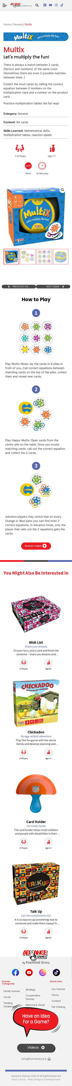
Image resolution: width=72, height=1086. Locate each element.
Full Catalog (58, 1006)
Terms (55, 995)
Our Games (58, 989)
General (18, 24)
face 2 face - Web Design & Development (36, 1079)
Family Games (11, 991)
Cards (6, 997)
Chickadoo (36, 732)
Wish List (36, 642)
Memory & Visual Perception (35, 1006)
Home (7, 24)
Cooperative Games (33, 997)
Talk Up (36, 911)
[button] (37, 5)
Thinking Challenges (10, 1005)
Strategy (30, 989)
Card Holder (36, 821)
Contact (56, 1000)
